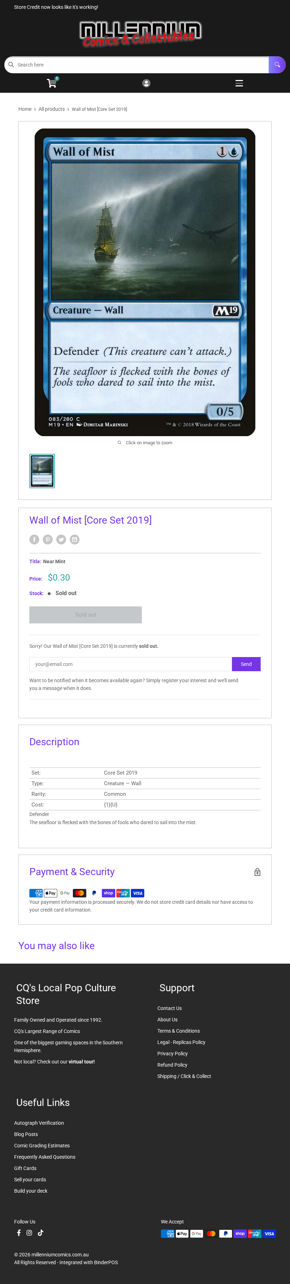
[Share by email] (75, 539)
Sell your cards (30, 1179)
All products (52, 109)
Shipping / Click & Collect (184, 1076)
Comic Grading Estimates (42, 1145)
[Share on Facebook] (34, 539)
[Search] (277, 64)
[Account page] (146, 84)
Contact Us (169, 1008)
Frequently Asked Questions (44, 1157)
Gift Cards (25, 1168)
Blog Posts (26, 1134)
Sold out (85, 614)
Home (24, 109)
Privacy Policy (172, 1053)
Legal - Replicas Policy (181, 1042)
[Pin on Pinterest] (48, 539)
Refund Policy (172, 1065)
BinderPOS (106, 1262)
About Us (167, 1019)
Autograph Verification (39, 1123)
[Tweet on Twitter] (61, 539)
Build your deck (30, 1191)
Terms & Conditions (178, 1031)
